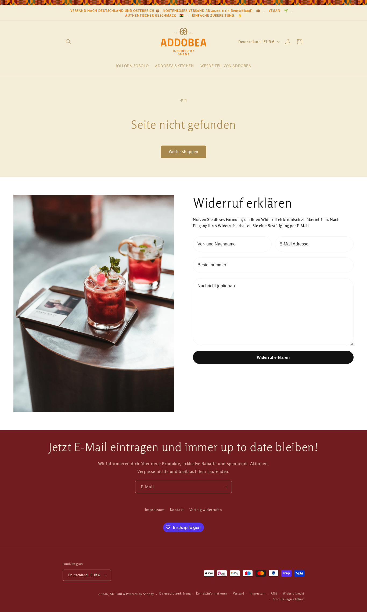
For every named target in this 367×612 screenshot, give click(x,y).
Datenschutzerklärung (174, 594)
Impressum (155, 510)
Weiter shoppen (183, 151)
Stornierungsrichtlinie (288, 599)
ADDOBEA (117, 594)
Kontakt (177, 510)
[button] (68, 42)
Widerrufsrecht (293, 594)
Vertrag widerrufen (205, 510)
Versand (238, 594)
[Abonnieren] (226, 487)
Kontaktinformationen (211, 594)
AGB (274, 594)
